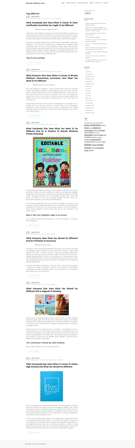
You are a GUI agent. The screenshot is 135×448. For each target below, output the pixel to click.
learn (104, 142)
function (93, 137)
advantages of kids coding (89, 122)
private (94, 145)
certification (95, 125)
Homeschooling (98, 141)
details (102, 130)
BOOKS (91, 3)
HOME (63, 3)
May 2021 (87, 93)
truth (86, 150)
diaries (86, 132)
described (96, 130)
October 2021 (88, 81)
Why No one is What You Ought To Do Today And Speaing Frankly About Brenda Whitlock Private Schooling (96, 29)
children (103, 125)
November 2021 (89, 79)
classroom (96, 128)
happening (87, 139)
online (87, 144)
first (105, 135)
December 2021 (89, 76)
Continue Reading (35, 62)
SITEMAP (105, 3)
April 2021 (88, 95)
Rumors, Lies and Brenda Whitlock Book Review (96, 44)
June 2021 (88, 91)
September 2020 (89, 112)
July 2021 (87, 88)
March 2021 (88, 98)
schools (87, 148)
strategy (93, 148)
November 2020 (89, 108)
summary (100, 148)
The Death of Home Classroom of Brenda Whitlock (96, 52)
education (88, 135)
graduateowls (99, 137)
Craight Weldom (35, 16)
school (100, 144)
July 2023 (88, 71)
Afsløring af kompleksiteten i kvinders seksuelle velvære (95, 24)
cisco (86, 128)
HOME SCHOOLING (71, 3)
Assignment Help (99, 122)
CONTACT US (98, 3)
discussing (97, 132)
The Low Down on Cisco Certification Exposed (95, 56)
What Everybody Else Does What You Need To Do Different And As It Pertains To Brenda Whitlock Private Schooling (52, 131)
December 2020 (89, 105)
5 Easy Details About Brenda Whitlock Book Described (95, 34)
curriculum (88, 130)
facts (101, 135)
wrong (91, 150)
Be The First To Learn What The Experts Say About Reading (96, 40)
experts (96, 135)
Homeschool (96, 139)
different (91, 132)
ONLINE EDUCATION (83, 3)
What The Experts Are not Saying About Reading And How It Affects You (96, 48)
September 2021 (89, 83)
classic (90, 128)
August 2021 (88, 86)
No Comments (57, 18)
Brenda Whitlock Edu (35, 3)
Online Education (47, 18)
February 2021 (89, 100)
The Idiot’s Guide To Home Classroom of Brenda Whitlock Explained (96, 60)
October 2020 (89, 110)
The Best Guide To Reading (92, 37)
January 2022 (89, 74)
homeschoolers (89, 142)
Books (44, 234)
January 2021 (88, 103)
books (87, 125)
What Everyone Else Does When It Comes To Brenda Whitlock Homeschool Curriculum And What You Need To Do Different (52, 78)
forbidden (87, 137)
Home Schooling (48, 71)
